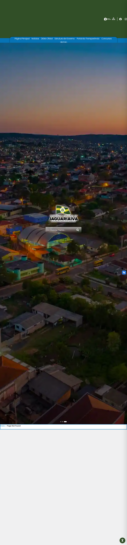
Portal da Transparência (88, 38)
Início (2, 426)
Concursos (106, 38)
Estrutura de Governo (65, 38)
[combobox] (60, 230)
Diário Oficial (46, 38)
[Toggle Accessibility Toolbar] (122, 540)
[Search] (78, 230)
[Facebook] (120, 19)
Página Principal (21, 38)
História (63, 42)
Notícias (35, 38)
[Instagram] (126, 19)
